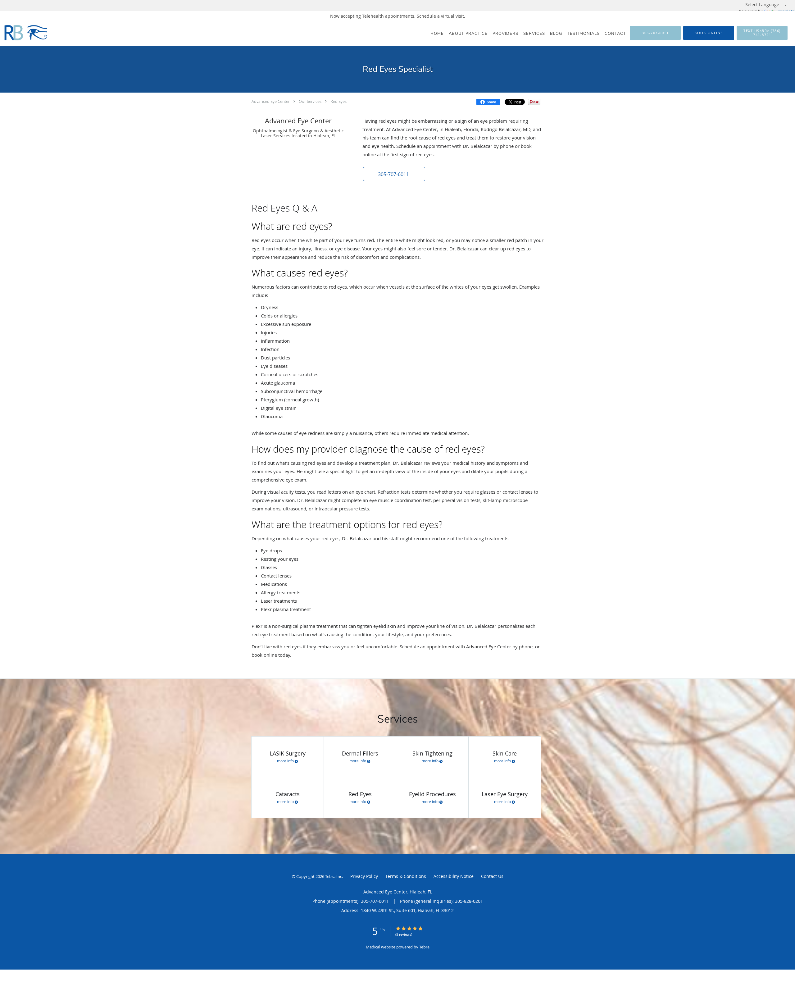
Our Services (310, 101)
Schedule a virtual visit (440, 16)
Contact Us (492, 876)
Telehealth (373, 16)
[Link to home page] (25, 32)
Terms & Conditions (405, 876)
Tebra (424, 947)
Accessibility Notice (454, 876)
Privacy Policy (364, 876)
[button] (708, 33)
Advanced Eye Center (271, 101)
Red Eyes (338, 101)
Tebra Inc (333, 876)
